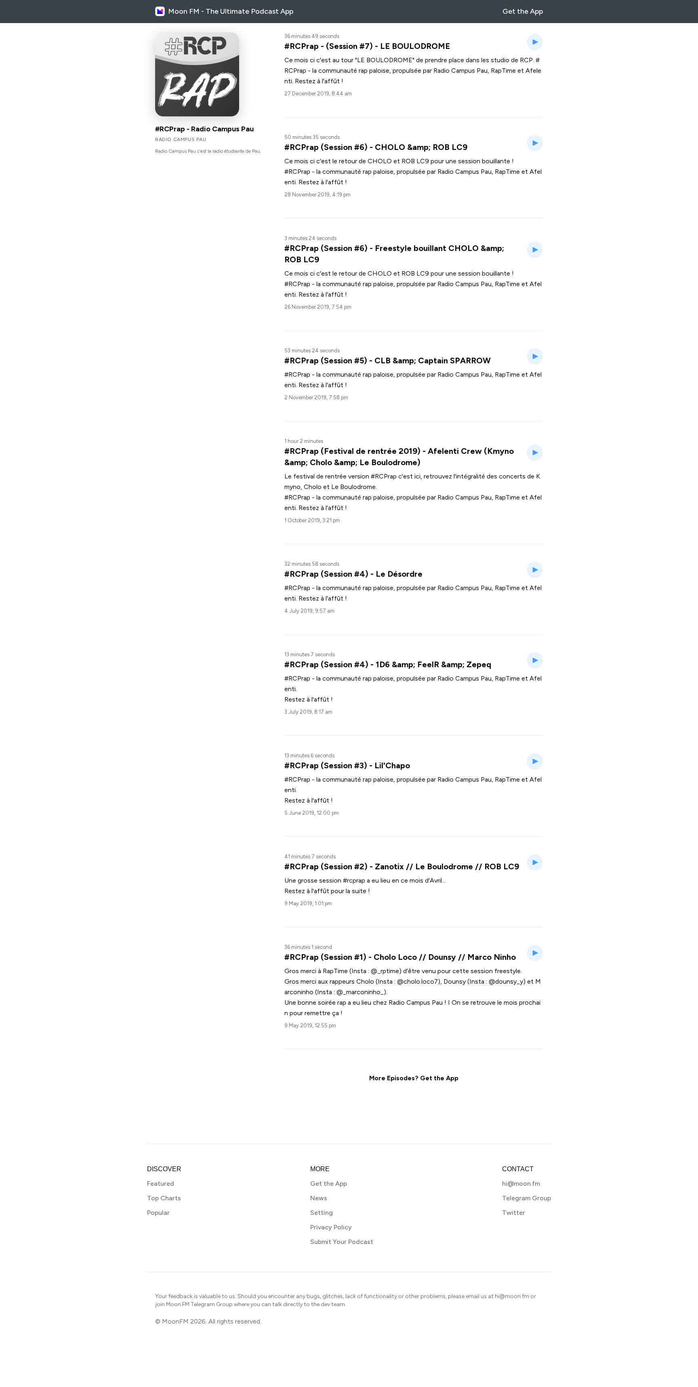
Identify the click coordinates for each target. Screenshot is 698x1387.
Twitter (513, 1212)
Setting (321, 1212)
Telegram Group (526, 1198)
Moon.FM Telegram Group (199, 1304)
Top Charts (164, 1198)
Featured (160, 1183)
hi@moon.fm (521, 1183)
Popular (158, 1212)
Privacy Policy (331, 1227)
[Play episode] (535, 42)
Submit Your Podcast (341, 1242)
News (318, 1198)
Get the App (522, 11)
